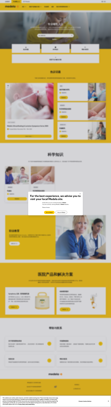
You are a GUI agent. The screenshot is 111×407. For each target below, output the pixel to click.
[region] (55, 401)
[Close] (108, 401)
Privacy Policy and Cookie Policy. (26, 404)
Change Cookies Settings (85, 401)
